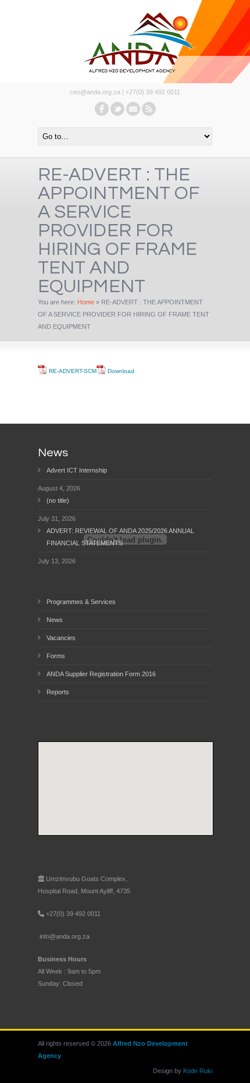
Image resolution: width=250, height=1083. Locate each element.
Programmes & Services (81, 601)
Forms (56, 655)
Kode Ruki (197, 1070)
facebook (102, 109)
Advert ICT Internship (77, 470)
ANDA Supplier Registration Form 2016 (101, 673)
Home (85, 302)
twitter (117, 109)
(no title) (58, 500)
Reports (58, 691)
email (133, 109)
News (55, 619)
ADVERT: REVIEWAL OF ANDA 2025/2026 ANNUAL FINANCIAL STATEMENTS (120, 536)
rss (149, 109)
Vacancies (61, 637)
